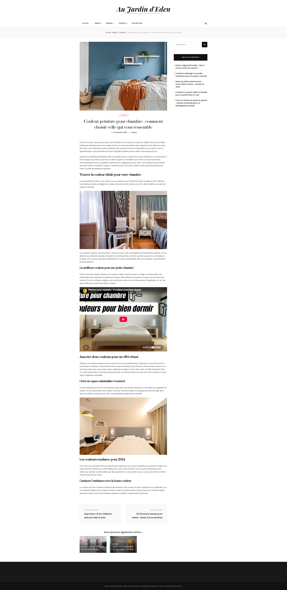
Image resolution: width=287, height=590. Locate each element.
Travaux (122, 23)
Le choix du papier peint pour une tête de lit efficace (92, 547)
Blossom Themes (157, 586)
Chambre (123, 115)
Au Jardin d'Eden (143, 8)
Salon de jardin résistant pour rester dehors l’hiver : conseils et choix (189, 84)
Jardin (97, 23)
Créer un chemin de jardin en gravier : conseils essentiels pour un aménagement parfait (191, 103)
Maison (109, 23)
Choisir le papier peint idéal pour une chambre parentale (123, 547)
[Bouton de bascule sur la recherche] (206, 23)
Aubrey (134, 132)
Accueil (85, 23)
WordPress (178, 586)
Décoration (137, 23)
